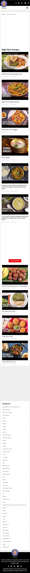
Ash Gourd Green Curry (9, 311)
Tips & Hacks (6, 533)
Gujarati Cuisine (6, 451)
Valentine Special (7, 541)
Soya (4, 519)
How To (4, 454)
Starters (5, 521)
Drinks (4, 440)
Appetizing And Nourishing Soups (11, 407)
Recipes (4, 507)
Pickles (4, 496)
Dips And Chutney (7, 437)
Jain (4, 463)
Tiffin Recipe (6, 530)
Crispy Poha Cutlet (7, 336)
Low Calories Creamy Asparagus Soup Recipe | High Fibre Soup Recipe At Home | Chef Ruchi (15, 218)
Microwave (5, 482)
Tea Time (5, 527)
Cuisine (4, 429)
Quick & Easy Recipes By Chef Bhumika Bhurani (14, 505)
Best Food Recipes (7, 412)
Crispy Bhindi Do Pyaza (9, 361)
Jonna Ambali (6, 157)
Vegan (4, 544)
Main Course (6, 471)
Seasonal (5, 513)
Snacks (4, 516)
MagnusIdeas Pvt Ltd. (21, 570)
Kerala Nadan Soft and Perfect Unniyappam (14, 286)
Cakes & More (6, 415)
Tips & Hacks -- (6, 536)
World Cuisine (6, 547)
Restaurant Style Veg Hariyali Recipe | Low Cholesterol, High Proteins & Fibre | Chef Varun (14, 187)
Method (4, 479)
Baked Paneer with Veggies (10, 129)
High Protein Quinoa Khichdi (10, 102)
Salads (4, 510)
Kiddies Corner (6, 465)
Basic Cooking (6, 409)
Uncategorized (6, 538)
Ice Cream (5, 457)
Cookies (4, 426)
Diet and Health (6, 435)
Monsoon (5, 485)
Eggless (4, 443)
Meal (4, 477)
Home (3, 14)
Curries (4, 432)
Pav (3, 493)
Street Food (6, 524)
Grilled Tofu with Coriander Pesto (12, 74)
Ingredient (5, 460)
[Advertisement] (15, 32)
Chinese (5, 423)
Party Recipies (6, 491)
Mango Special (6, 474)
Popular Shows (6, 499)
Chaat (4, 418)
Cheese (4, 421)
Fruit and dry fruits (7, 449)
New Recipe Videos (7, 488)
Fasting (4, 446)
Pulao (4, 502)
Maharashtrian (6, 468)
